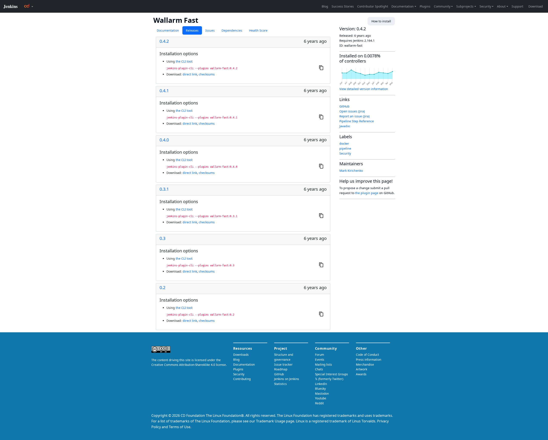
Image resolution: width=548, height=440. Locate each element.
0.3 (162, 238)
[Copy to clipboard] (321, 67)
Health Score (258, 30)
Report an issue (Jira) (354, 116)
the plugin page (366, 193)
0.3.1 (164, 189)
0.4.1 (164, 90)
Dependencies (232, 30)
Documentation (168, 30)
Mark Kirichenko (351, 171)
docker (344, 143)
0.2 (162, 287)
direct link (190, 74)
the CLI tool (184, 61)
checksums (207, 74)
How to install (381, 21)
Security (345, 153)
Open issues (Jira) (352, 111)
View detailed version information (363, 89)
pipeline (345, 148)
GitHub (344, 106)
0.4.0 (164, 140)
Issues (210, 30)
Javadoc (344, 126)
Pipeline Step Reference (356, 121)
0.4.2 (164, 41)
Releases (192, 30)
